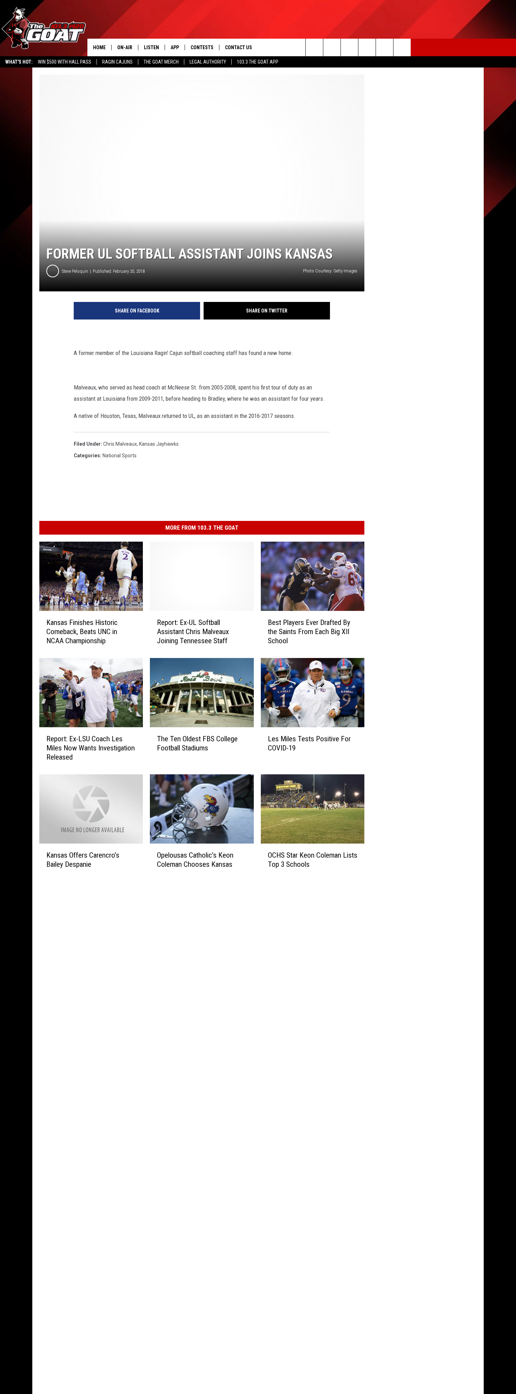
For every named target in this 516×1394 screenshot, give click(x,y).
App (175, 47)
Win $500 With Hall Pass (64, 62)
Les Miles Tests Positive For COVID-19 (309, 743)
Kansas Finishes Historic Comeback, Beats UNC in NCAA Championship (82, 631)
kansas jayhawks (159, 444)
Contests (202, 47)
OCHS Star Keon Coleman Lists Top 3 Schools (312, 860)
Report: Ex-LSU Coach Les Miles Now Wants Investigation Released (90, 748)
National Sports (119, 455)
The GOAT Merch (161, 62)
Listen (151, 47)
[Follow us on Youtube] (384, 47)
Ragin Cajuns (117, 62)
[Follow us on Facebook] (349, 47)
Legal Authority (208, 62)
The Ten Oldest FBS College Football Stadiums (197, 743)
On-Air (124, 47)
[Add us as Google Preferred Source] (331, 47)
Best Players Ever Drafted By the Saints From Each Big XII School (309, 631)
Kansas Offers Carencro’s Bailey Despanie (82, 860)
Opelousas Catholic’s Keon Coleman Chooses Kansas (195, 860)
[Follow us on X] (402, 47)
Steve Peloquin (75, 271)
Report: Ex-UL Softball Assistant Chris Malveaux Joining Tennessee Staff (193, 631)
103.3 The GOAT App (257, 62)
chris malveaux (120, 444)
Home (99, 47)
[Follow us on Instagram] (367, 47)
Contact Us (238, 47)
